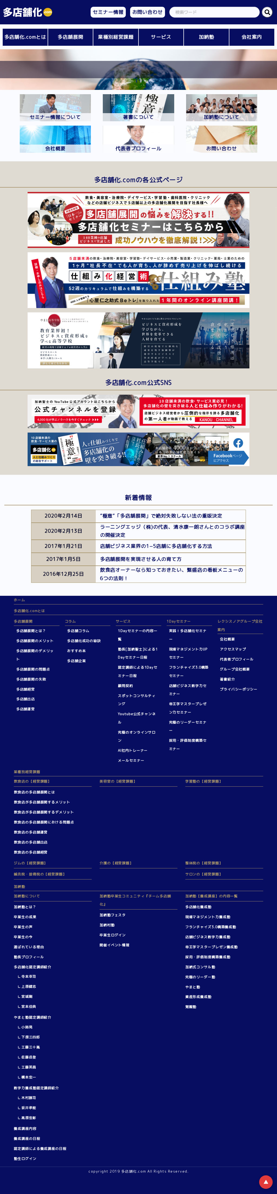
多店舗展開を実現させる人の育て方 (141, 559)
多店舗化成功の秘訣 (84, 640)
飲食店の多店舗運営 (31, 832)
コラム (70, 621)
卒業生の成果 (25, 916)
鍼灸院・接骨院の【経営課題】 (40, 874)
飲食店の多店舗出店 (31, 842)
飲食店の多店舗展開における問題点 (44, 822)
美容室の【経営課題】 (118, 781)
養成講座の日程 (27, 1138)
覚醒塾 (191, 1006)
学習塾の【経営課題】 (204, 781)
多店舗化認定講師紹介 (32, 966)
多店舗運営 (25, 708)
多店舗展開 (70, 37)
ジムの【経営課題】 (31, 863)
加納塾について (27, 896)
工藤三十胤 (30, 1047)
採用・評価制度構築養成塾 (207, 956)
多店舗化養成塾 (198, 906)
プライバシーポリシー (239, 689)
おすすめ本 (76, 650)
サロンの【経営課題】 (204, 874)
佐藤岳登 (29, 1057)
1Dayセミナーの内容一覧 (137, 635)
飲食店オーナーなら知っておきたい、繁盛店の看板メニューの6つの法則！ (171, 574)
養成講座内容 (25, 1128)
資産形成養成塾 (198, 996)
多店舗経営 (25, 689)
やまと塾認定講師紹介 (32, 1017)
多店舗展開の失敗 (31, 679)
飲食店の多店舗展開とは (34, 792)
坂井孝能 (29, 1107)
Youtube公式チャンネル (137, 718)
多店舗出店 (25, 698)
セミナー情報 (108, 12)
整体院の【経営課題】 (204, 863)
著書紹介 (227, 679)
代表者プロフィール (237, 659)
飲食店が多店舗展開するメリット (42, 802)
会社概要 (227, 639)
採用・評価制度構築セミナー (188, 744)
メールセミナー (131, 760)
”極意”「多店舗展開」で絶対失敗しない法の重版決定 (161, 515)
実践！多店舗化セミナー (188, 635)
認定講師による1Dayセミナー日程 (137, 671)
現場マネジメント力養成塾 (207, 916)
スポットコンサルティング (137, 699)
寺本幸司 (29, 976)
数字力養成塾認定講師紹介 (36, 1087)
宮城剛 (27, 996)
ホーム (19, 599)
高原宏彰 (29, 1117)
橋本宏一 (29, 1077)
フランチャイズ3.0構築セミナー (189, 671)
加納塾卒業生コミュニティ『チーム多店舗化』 (135, 900)
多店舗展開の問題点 (33, 669)
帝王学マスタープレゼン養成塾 (211, 946)
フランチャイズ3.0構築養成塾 (210, 926)
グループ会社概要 (235, 669)
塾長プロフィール (29, 956)
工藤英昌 (29, 1067)
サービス (161, 37)
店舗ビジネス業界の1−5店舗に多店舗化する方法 (156, 546)
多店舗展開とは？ (31, 630)
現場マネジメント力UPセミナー (188, 653)
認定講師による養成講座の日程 (40, 1148)
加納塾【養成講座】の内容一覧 (211, 896)
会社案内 (252, 37)
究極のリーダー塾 (200, 976)
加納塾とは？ (25, 906)
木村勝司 (29, 1097)
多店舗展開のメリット (35, 640)
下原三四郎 (30, 1037)
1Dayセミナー (179, 621)
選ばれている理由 (29, 946)
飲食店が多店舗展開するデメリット (44, 812)
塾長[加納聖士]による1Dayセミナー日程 (138, 653)
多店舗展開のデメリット (35, 655)
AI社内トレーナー (133, 750)
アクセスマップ (233, 649)
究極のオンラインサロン (137, 736)
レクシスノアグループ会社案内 (240, 625)
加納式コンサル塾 (200, 966)
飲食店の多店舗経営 (31, 852)
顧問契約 (125, 685)
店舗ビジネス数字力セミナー (188, 689)
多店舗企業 (76, 660)
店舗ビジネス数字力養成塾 (207, 936)
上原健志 (29, 986)
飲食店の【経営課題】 (32, 781)
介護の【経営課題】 (116, 863)
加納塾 (206, 37)
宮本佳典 (29, 1006)
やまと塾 (192, 986)
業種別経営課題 (116, 37)
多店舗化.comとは (25, 37)
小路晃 (27, 1027)
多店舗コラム (78, 630)
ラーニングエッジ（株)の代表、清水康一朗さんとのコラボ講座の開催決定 (172, 531)
